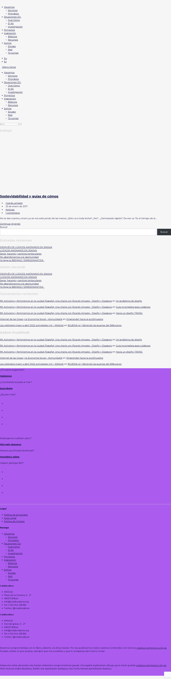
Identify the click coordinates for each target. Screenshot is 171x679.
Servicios (13, 75)
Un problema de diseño (129, 301)
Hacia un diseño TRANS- (129, 313)
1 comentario (13, 213)
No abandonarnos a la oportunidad (19, 257)
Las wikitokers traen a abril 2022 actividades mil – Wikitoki (32, 325)
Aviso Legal (10, 518)
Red (10, 115)
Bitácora (12, 102)
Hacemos (9, 72)
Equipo (12, 111)
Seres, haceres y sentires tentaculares (20, 253)
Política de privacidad (16, 515)
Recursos (13, 105)
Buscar (4, 227)
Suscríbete (6, 388)
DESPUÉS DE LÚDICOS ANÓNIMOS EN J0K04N (26, 247)
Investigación (15, 92)
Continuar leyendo (11, 223)
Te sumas (13, 118)
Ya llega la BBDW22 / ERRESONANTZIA (22, 260)
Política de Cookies (14, 521)
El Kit (11, 89)
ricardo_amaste (14, 203)
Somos (7, 108)
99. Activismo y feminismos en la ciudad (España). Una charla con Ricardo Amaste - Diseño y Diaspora (56, 301)
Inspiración (10, 98)
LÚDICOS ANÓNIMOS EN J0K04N (18, 250)
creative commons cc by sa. (151, 648)
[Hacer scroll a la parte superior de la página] (85, 432)
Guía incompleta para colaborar (133, 307)
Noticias (10, 209)
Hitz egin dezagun (10, 444)
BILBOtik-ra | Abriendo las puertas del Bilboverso (95, 325)
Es (5, 61)
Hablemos (6, 376)
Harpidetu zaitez (9, 457)
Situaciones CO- (12, 82)
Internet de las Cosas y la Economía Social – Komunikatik (31, 319)
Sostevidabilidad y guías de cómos (29, 196)
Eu (5, 58)
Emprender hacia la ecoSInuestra (84, 319)
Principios (13, 79)
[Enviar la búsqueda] (20, 124)
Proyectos (9, 95)
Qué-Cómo (14, 85)
